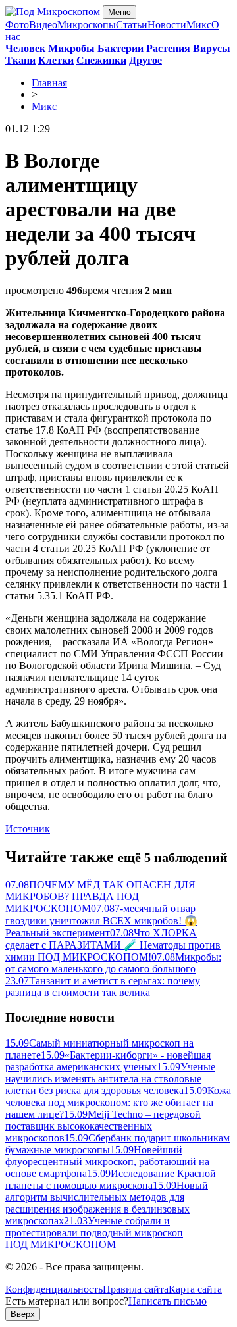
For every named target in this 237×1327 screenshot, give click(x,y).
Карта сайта (195, 1289)
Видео (43, 24)
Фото (17, 24)
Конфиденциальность (54, 1289)
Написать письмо (167, 1301)
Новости (166, 24)
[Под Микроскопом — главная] (52, 11)
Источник (27, 828)
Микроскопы (86, 24)
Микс (198, 24)
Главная (49, 82)
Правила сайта (136, 1289)
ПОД (60, 1244)
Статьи (131, 24)
